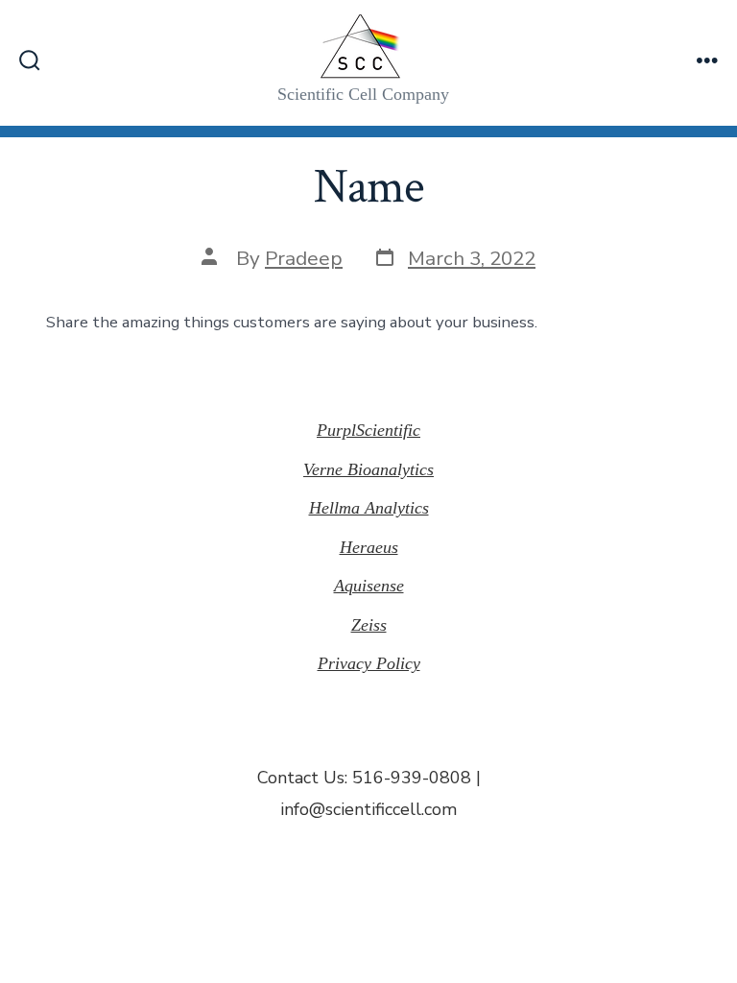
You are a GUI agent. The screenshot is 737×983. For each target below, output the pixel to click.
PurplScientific (368, 430)
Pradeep (304, 258)
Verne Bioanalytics (368, 469)
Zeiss (369, 625)
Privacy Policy (369, 663)
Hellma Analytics (369, 507)
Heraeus (369, 547)
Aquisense (369, 585)
